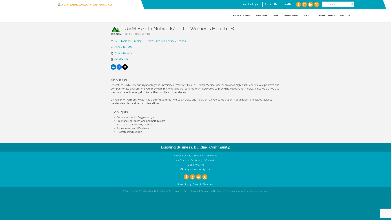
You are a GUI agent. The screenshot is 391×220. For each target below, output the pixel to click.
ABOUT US (345, 16)
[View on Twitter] (125, 68)
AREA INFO (261, 16)
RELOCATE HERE (241, 16)
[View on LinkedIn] (113, 68)
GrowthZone (223, 191)
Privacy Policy (184, 184)
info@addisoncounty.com (196, 169)
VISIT (275, 16)
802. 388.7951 (196, 165)
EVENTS (308, 16)
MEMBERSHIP (291, 16)
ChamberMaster (251, 191)
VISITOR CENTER (326, 16)
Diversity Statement (203, 184)
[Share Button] (232, 28)
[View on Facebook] (119, 68)
